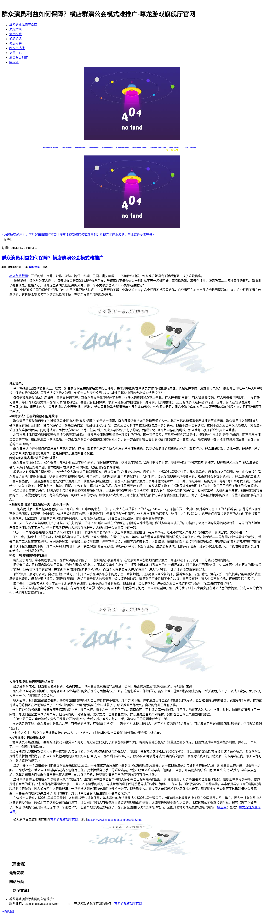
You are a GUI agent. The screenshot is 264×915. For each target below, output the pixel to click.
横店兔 (222, 807)
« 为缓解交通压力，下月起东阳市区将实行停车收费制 (38, 234)
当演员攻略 (34, 267)
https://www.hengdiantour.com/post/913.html (114, 819)
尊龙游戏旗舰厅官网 (23, 25)
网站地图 (8, 911)
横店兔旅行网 (18, 276)
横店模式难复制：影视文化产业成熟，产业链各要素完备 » (115, 234)
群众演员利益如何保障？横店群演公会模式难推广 (53, 257)
